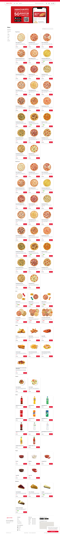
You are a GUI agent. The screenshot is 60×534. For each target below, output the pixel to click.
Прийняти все (53, 531)
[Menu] (49, 3)
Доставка (20, 3)
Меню (17, 3)
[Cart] (52, 3)
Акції (14, 3)
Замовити (25, 62)
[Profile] (47, 3)
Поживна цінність (19, 523)
